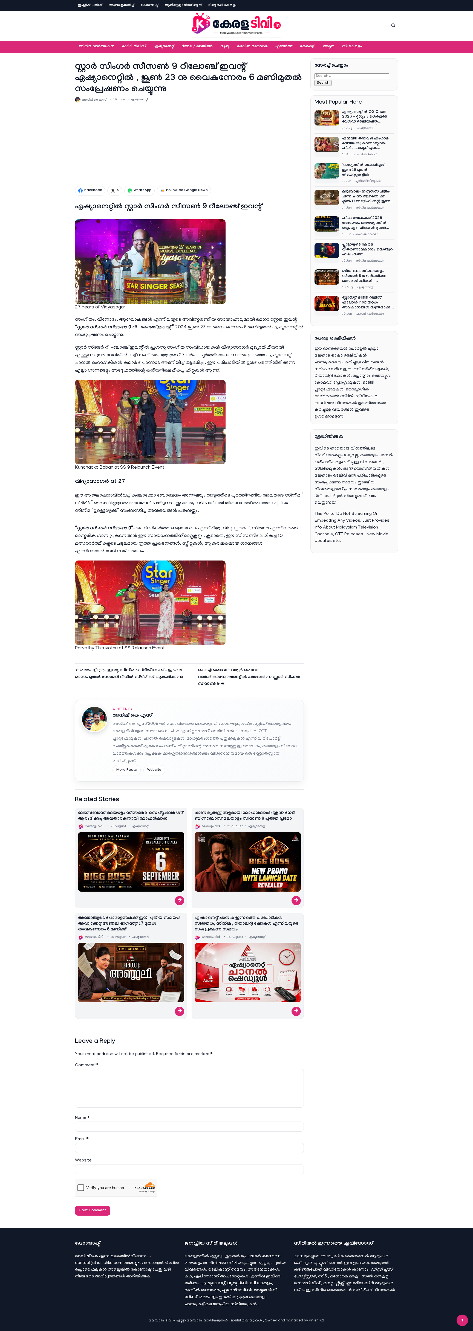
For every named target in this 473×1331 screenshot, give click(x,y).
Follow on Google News (187, 190)
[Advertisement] (189, 144)
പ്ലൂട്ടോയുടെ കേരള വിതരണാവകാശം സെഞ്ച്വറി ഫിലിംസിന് (368, 250)
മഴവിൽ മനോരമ (252, 47)
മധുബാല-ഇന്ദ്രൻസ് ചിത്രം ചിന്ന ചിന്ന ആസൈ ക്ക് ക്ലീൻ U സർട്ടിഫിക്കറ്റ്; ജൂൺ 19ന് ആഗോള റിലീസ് (366, 197)
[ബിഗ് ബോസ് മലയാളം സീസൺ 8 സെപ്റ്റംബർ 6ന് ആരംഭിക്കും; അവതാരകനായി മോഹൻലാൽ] (131, 862)
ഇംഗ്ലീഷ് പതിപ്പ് (90, 5)
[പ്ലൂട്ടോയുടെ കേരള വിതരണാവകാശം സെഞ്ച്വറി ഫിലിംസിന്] (327, 253)
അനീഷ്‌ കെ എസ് (132, 716)
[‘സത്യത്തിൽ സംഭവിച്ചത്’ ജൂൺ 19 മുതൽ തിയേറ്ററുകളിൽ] (327, 173)
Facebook (93, 190)
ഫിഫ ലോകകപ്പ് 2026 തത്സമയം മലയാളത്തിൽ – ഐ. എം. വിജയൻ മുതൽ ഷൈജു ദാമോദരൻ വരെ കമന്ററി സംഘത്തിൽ (366, 223)
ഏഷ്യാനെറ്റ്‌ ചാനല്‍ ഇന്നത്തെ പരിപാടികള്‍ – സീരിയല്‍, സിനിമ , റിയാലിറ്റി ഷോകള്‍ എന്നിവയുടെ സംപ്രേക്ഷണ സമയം (246, 924)
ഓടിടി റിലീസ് (134, 47)
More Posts (126, 770)
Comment (86, 1065)
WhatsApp (142, 190)
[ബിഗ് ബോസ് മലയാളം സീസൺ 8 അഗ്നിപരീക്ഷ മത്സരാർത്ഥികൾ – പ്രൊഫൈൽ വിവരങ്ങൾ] (327, 279)
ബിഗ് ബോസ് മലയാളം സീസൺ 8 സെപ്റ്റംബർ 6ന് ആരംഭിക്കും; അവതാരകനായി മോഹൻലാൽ (130, 816)
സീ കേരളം (352, 47)
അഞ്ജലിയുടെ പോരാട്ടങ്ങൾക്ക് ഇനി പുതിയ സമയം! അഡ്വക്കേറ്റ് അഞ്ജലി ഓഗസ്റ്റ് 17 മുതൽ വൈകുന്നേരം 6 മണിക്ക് (129, 924)
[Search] (393, 25)
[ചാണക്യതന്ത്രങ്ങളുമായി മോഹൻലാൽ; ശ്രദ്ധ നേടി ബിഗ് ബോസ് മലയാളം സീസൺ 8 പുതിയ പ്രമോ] (248, 862)
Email (81, 1139)
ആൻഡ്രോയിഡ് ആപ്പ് (183, 5)
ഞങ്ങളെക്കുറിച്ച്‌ (121, 5)
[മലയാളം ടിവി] (236, 24)
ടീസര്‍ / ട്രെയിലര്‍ (197, 47)
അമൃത (328, 47)
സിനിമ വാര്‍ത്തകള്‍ (96, 47)
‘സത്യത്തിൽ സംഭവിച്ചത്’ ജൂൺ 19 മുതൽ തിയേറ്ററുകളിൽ (363, 170)
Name (82, 1118)
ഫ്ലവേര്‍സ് (283, 47)
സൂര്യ (224, 47)
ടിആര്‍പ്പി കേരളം (222, 5)
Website (154, 770)
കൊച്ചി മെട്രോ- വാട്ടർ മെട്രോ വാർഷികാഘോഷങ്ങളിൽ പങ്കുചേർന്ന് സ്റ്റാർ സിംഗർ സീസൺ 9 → (249, 677)
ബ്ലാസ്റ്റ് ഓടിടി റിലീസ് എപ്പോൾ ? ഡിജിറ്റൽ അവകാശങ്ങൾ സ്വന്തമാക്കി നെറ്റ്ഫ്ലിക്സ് (366, 303)
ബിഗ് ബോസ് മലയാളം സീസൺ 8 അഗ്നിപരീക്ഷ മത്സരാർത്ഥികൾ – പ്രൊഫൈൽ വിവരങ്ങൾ (364, 276)
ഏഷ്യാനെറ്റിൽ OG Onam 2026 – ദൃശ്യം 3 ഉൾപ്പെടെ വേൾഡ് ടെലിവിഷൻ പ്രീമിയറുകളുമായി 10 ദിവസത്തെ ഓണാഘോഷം (366, 117)
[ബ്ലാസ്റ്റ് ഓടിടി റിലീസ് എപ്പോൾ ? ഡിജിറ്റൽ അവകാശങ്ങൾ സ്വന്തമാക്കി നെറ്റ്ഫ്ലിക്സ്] (327, 306)
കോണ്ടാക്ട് (149, 5)
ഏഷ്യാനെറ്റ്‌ (164, 47)
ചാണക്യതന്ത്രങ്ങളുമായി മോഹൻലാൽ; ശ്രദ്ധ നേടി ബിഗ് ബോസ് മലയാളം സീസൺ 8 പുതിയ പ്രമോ (245, 816)
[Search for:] (352, 76)
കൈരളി (307, 47)
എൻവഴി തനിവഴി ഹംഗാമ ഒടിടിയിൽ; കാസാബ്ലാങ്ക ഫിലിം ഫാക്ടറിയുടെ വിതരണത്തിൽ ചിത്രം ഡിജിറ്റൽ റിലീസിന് (365, 144)
